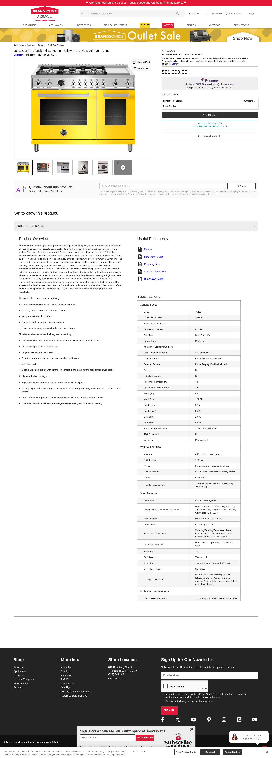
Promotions (241, 25)
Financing (66, 675)
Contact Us (114, 678)
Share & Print (143, 62)
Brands (191, 25)
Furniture (29, 25)
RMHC (65, 679)
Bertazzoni (18, 55)
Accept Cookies (232, 752)
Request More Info (212, 136)
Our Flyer (66, 687)
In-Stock (168, 25)
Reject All (210, 752)
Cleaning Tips (152, 264)
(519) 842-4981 (116, 674)
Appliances (56, 25)
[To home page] (45, 13)
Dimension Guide (154, 278)
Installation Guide (154, 256)
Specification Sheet (155, 271)
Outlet (145, 25)
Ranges (41, 45)
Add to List (143, 68)
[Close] (267, 752)
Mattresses (83, 25)
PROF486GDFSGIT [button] (47, 55)
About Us (66, 667)
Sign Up (169, 710)
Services (66, 671)
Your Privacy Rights (186, 752)
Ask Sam (241, 186)
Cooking (30, 45)
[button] (190, 14)
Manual (148, 249)
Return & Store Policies (74, 695)
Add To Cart (210, 115)
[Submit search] (178, 14)
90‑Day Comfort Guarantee (76, 691)
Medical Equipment (115, 25)
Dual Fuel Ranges (56, 45)
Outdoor (215, 25)
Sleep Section (21, 683)
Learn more (227, 84)
